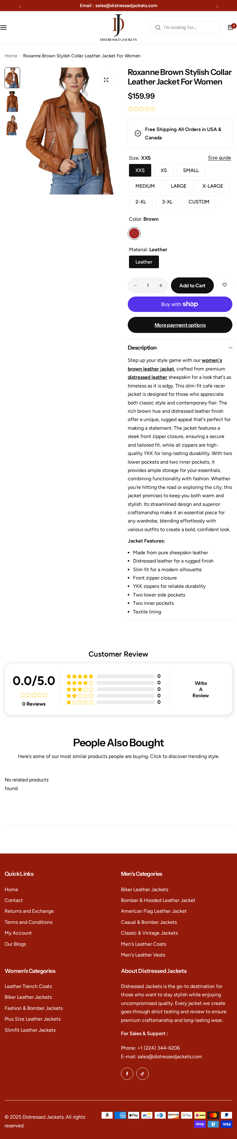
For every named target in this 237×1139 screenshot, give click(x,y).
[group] (70, 131)
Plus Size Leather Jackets (32, 1019)
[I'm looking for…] (158, 27)
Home (11, 56)
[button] (20, 6)
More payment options (180, 325)
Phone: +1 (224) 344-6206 (150, 1048)
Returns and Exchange (29, 911)
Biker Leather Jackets (144, 889)
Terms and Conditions (28, 922)
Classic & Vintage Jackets (149, 933)
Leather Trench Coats (28, 986)
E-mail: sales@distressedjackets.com (161, 1056)
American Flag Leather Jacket (154, 911)
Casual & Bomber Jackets (149, 922)
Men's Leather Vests (143, 955)
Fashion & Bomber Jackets (34, 1008)
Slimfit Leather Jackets (30, 1030)
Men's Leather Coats (143, 944)
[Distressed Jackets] (118, 27)
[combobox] (185, 27)
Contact (14, 900)
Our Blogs (15, 944)
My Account (18, 933)
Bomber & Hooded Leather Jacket (158, 900)
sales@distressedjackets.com (126, 5)
